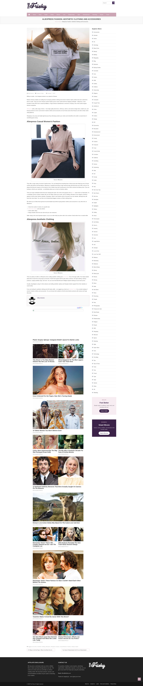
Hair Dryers (96, 193)
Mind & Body (97, 267)
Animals (95, 35)
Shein (73, 192)
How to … (96, 225)
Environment (97, 135)
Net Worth (96, 289)
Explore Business (104, 433)
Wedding (96, 392)
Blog (95, 61)
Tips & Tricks (97, 363)
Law (95, 238)
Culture (95, 115)
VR (94, 389)
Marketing (96, 260)
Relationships (71, 14)
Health (45, 14)
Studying (96, 341)
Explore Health (104, 411)
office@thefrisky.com (66, 673)
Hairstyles (96, 199)
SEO (95, 328)
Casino (95, 77)
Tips (95, 360)
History (95, 209)
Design (95, 119)
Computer (96, 99)
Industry (95, 228)
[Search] (113, 2)
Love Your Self (97, 254)
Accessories (96, 32)
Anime (95, 38)
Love (64, 14)
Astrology (96, 45)
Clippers (96, 93)
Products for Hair (98, 309)
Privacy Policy (113, 683)
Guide (95, 180)
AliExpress (29, 108)
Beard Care (96, 48)
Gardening (96, 167)
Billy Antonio (31, 93)
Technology (96, 354)
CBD (95, 80)
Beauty (95, 51)
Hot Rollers (96, 222)
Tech (95, 350)
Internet (95, 231)
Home (34, 14)
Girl (94, 173)
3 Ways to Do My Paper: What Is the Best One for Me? (42, 650)
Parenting (95, 14)
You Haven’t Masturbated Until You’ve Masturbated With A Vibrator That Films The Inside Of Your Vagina (75, 650)
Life (94, 244)
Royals (101, 14)
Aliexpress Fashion (55, 646)
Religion (95, 321)
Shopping (96, 331)
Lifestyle (96, 247)
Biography (96, 57)
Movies (58, 14)
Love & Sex (96, 251)
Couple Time (97, 103)
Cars (95, 74)
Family (95, 138)
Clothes (95, 96)
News (40, 14)
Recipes (95, 315)
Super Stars (96, 347)
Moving (95, 280)
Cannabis (96, 70)
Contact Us (92, 683)
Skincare (96, 334)
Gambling (96, 160)
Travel (107, 14)
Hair (95, 186)
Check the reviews (32, 208)
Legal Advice (97, 241)
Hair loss (96, 196)
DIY (94, 122)
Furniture (96, 154)
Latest (97, 683)
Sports (95, 337)
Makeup (95, 257)
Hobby (95, 212)
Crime (95, 109)
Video (95, 386)
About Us (87, 683)
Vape (95, 379)
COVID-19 (96, 106)
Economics (96, 125)
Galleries (96, 157)
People (95, 299)
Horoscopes (96, 218)
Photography (97, 305)
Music (95, 283)
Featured (96, 144)
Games (95, 164)
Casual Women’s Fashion (65, 646)
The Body (96, 357)
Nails (95, 286)
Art (94, 41)
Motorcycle (96, 273)
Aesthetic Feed (72, 289)
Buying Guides (97, 67)
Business (96, 64)
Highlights (96, 206)
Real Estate (96, 312)
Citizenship (96, 90)
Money (95, 270)
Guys (95, 183)
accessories (65, 276)
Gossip (95, 177)
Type (95, 376)
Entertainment (86, 14)
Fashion (95, 141)
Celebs (52, 14)
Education (96, 128)
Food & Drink (97, 151)
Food (95, 148)
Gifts (95, 170)
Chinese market (74, 646)
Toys (95, 370)
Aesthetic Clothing (41, 646)
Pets (95, 302)
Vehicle (95, 383)
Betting (95, 54)
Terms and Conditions (104, 683)
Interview (96, 234)
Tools (95, 366)
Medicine (96, 263)
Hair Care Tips (97, 189)
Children (96, 86)
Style (79, 14)
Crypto (95, 112)
